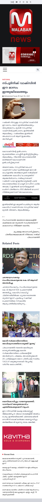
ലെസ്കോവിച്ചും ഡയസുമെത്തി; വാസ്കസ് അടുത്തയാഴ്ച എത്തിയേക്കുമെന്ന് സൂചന (18, 404)
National (6, 79)
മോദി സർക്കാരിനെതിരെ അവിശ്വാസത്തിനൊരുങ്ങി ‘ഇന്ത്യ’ (18, 342)
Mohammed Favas (10, 96)
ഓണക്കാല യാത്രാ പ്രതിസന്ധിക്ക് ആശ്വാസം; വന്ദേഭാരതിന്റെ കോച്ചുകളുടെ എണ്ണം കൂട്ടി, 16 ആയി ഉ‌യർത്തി (20, 492)
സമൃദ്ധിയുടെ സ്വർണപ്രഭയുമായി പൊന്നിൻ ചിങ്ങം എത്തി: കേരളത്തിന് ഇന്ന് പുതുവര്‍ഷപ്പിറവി (20, 476)
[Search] (38, 69)
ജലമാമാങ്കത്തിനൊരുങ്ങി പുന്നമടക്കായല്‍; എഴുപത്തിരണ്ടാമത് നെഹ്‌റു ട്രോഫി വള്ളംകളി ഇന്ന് (20, 460)
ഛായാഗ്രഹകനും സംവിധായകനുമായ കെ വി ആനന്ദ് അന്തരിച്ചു (19, 280)
